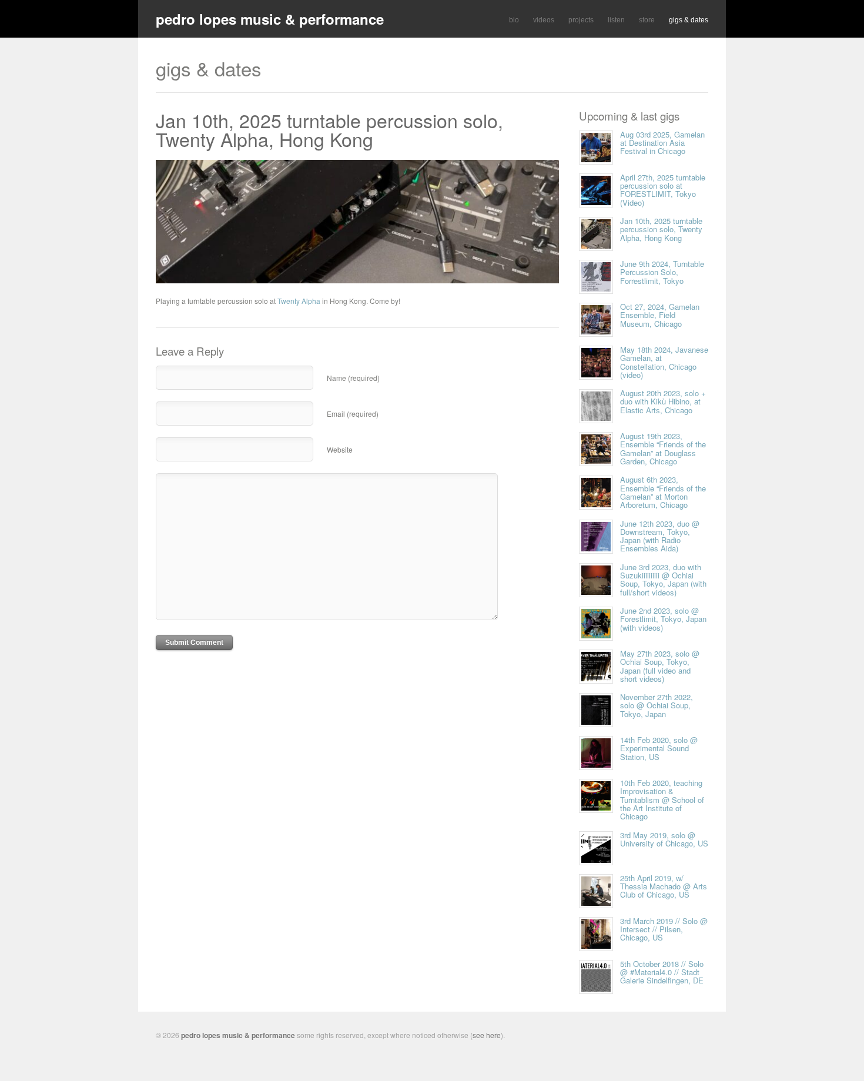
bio (514, 20)
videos (543, 20)
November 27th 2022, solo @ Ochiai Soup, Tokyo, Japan (656, 705)
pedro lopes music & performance (270, 19)
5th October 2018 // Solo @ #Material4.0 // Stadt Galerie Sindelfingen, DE (662, 972)
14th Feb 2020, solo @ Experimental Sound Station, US (659, 748)
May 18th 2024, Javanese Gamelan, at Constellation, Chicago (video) (664, 362)
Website (340, 449)
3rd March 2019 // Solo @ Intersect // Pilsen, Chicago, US (664, 929)
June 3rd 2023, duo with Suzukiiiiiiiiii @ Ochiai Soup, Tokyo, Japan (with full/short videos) (663, 579)
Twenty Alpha (298, 301)
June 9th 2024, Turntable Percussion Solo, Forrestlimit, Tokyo (662, 272)
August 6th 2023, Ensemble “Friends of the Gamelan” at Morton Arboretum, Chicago (663, 492)
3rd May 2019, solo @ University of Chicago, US (664, 839)
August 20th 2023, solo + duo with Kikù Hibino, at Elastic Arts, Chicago (663, 401)
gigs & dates (688, 20)
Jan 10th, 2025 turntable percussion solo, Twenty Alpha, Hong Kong (329, 129)
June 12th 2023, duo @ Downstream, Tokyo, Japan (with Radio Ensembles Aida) (659, 536)
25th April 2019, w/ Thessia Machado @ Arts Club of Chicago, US (663, 886)
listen (616, 20)
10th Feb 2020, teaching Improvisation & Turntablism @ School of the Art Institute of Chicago (662, 799)
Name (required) (353, 378)
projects (581, 20)
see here (487, 1035)
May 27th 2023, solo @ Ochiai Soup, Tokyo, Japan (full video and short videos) (659, 666)
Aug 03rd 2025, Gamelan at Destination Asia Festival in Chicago (662, 143)
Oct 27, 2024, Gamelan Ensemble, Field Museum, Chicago (659, 315)
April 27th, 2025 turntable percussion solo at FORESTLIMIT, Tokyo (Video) (662, 190)
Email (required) (353, 414)
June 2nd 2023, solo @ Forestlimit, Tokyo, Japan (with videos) (663, 619)
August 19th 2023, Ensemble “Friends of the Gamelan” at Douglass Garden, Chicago (663, 448)
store (647, 20)
